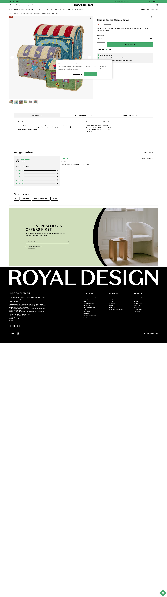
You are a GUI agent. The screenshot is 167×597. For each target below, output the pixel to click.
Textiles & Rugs (113, 307)
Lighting (111, 301)
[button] (153, 1)
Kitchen (111, 305)
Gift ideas (136, 301)
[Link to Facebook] (14, 326)
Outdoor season (138, 303)
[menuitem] (10, 9)
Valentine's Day (138, 297)
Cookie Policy (87, 311)
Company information (89, 307)
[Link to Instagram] (18, 326)
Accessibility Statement (90, 315)
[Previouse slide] (12, 57)
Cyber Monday (138, 309)
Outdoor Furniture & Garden (116, 309)
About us (86, 309)
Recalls (85, 317)
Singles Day (137, 305)
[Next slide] (89, 57)
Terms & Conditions (89, 303)
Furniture (111, 297)
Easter (135, 299)
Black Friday (137, 307)
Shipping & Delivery (88, 299)
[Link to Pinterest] (10, 326)
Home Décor (112, 303)
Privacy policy (87, 305)
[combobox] (153, 1)
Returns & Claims (88, 301)
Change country (13, 301)
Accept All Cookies (90, 74)
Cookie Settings (77, 74)
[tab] (37, 115)
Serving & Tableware (114, 299)
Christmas (137, 311)
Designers (86, 313)
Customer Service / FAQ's (90, 297)
